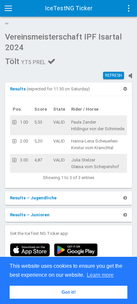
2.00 (24, 141)
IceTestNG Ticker (68, 8)
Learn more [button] (100, 275)
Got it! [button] (69, 292)
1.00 (24, 122)
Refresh (113, 75)
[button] (18, 88)
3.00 (24, 159)
